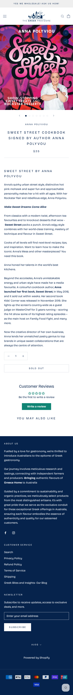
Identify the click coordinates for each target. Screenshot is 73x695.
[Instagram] (13, 532)
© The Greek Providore (36, 652)
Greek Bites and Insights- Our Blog (25, 582)
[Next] (53, 115)
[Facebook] (5, 532)
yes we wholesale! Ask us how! (36, 3)
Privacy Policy (13, 558)
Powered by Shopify (37, 657)
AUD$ (35, 644)
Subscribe (17, 627)
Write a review (36, 406)
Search (8, 552)
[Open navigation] (4, 16)
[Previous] (19, 115)
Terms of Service (14, 570)
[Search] (62, 16)
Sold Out (36, 368)
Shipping (9, 576)
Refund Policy (13, 564)
